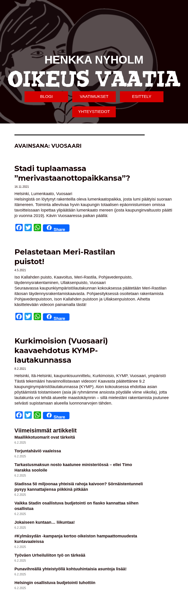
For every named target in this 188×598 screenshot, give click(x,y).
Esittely (141, 96)
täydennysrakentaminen (36, 282)
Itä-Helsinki (41, 375)
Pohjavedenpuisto (115, 277)
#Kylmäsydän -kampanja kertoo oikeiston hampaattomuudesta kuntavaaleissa (75, 539)
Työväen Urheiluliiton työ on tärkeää (49, 555)
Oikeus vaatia (94, 79)
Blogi (46, 96)
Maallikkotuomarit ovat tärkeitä (44, 437)
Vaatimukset (94, 96)
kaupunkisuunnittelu (72, 375)
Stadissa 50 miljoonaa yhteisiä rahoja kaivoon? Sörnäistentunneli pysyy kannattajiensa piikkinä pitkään (78, 487)
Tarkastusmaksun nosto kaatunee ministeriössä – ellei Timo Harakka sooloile (73, 467)
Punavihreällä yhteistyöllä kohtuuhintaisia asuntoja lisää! (70, 569)
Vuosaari (64, 193)
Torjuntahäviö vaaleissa (37, 451)
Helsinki (21, 193)
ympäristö (157, 375)
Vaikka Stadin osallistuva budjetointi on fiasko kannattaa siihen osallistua (76, 506)
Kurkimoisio (103, 375)
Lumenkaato (42, 193)
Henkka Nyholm (94, 60)
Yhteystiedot (94, 111)
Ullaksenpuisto (74, 282)
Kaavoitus (63, 277)
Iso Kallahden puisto (33, 277)
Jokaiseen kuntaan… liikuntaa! (44, 522)
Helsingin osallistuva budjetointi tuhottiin (54, 582)
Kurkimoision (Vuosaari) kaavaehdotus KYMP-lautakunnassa (61, 350)
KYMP (121, 375)
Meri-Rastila (85, 277)
